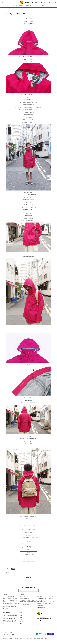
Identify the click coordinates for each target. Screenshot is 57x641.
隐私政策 (34, 638)
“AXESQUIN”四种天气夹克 (28, 23)
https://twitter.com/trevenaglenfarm (28, 554)
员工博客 (21, 621)
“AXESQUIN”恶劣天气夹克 (28, 192)
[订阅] (37, 590)
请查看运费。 (41, 607)
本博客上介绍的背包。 (32, 516)
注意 (21, 619)
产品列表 (21, 615)
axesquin (13, 568)
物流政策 (42, 638)
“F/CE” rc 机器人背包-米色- (28, 197)
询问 (21, 623)
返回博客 (29, 577)
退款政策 (31, 638)
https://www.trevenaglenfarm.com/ (28, 543)
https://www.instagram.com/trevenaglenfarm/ (28, 547)
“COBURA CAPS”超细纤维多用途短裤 (28, 194)
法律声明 (45, 638)
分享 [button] (8, 572)
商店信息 (21, 617)
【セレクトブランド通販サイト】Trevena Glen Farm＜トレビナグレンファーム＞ (17, 638)
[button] (2, 2)
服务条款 (38, 638)
